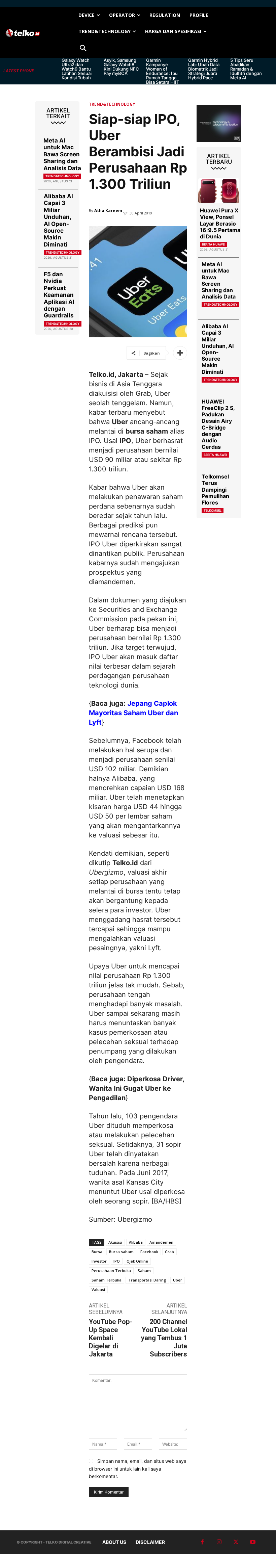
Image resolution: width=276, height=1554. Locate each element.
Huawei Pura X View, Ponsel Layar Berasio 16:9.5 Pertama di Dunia (220, 223)
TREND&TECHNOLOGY (62, 176)
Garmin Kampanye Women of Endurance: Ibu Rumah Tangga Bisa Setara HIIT (162, 71)
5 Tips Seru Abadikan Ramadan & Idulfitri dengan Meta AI (246, 68)
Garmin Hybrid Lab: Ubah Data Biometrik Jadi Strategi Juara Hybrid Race (203, 68)
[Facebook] (202, 1542)
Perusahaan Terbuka (111, 1270)
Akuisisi (115, 1242)
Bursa (97, 1251)
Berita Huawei (213, 244)
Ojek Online (137, 1261)
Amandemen (161, 1242)
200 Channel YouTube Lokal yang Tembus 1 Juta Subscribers (164, 1338)
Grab (169, 1251)
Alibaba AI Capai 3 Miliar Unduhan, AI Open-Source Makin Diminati (58, 220)
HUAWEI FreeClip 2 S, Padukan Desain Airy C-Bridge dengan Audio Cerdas (218, 424)
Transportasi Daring (147, 1280)
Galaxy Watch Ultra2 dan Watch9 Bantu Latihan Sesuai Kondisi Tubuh (77, 68)
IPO (116, 1261)
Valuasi (98, 1289)
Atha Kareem (108, 210)
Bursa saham (121, 1251)
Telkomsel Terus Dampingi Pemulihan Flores (215, 489)
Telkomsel (212, 510)
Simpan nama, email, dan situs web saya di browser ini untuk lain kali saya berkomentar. (137, 1468)
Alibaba (136, 1242)
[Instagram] (219, 1542)
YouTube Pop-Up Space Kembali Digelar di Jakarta (110, 1338)
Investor (99, 1261)
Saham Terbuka (107, 1280)
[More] (180, 353)
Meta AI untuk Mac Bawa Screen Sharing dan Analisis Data (62, 154)
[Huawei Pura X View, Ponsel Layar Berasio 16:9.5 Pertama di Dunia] (218, 190)
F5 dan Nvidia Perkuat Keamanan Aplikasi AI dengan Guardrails (59, 295)
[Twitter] (236, 1542)
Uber (177, 1280)
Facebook (149, 1251)
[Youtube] (253, 1542)
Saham (144, 1270)
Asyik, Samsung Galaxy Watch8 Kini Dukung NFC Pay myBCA (121, 66)
